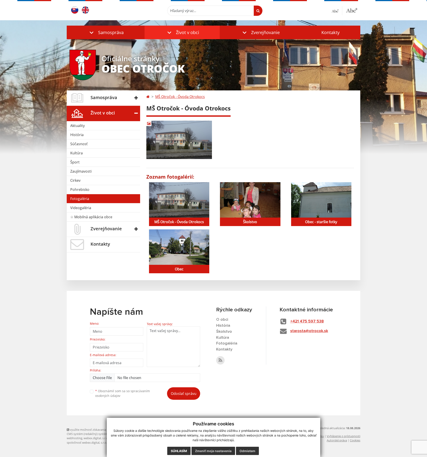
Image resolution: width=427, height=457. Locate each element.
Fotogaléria (79, 198)
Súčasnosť (79, 143)
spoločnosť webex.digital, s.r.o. (87, 443)
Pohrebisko (79, 189)
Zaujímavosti (81, 171)
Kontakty (330, 32)
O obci (222, 320)
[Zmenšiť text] (337, 10)
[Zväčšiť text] (352, 10)
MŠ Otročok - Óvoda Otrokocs (180, 96)
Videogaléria (80, 207)
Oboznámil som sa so (122, 393)
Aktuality (77, 125)
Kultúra (76, 153)
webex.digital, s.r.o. (96, 438)
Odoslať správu (183, 393)
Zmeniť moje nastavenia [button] (213, 451)
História (77, 134)
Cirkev (75, 180)
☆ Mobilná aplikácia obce (91, 216)
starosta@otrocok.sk (309, 331)
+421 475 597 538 (307, 321)
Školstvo (224, 332)
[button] (106, 32)
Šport (75, 162)
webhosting (74, 438)
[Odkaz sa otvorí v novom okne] (220, 360)
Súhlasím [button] (179, 451)
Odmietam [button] (247, 451)
